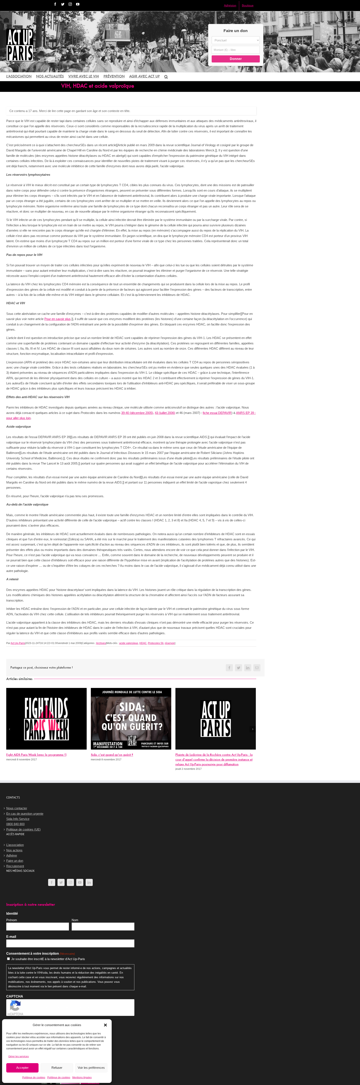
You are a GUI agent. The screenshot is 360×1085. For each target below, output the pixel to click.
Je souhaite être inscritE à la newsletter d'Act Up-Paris (48, 959)
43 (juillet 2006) (165, 413)
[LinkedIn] (89, 882)
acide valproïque (128, 643)
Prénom (11, 920)
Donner (236, 59)
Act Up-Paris (18, 643)
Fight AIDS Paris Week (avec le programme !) (36, 755)
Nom (75, 920)
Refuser (56, 1067)
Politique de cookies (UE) (23, 829)
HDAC (143, 643)
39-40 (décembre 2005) (137, 413)
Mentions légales (82, 1077)
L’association (15, 845)
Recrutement (15, 866)
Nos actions (14, 850)
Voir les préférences (91, 1067)
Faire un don (14, 860)
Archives (101, 643)
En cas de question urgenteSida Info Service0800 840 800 (24, 819)
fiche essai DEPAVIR (217, 413)
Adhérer (11, 855)
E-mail (11, 936)
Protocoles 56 (156, 643)
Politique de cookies (33, 1077)
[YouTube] (79, 882)
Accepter (22, 1067)
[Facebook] (51, 882)
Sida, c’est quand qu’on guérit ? (112, 755)
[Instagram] (70, 882)
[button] (105, 1025)
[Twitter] (61, 882)
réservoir (170, 643)
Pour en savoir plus (57, 319)
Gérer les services (18, 1056)
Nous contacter (16, 808)
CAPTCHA (14, 996)
